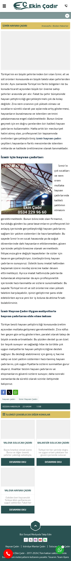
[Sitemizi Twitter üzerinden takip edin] (31, 540)
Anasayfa (46, 26)
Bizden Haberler (60, 26)
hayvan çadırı (8, 399)
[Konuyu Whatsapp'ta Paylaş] (15, 392)
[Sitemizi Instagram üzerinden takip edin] (35, 540)
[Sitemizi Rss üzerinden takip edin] (45, 540)
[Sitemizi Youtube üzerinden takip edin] (40, 540)
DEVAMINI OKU (17, 461)
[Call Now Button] (8, 553)
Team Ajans (63, 557)
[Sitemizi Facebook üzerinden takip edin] (26, 540)
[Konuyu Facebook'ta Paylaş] (3, 392)
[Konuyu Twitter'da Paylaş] (9, 392)
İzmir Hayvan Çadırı (28, 399)
